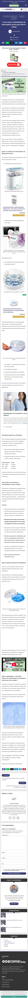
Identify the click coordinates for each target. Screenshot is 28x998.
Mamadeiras (19, 764)
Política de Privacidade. (13, 870)
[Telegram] (21, 43)
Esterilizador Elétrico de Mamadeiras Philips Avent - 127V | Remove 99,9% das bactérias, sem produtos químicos (14, 208)
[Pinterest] (25, 43)
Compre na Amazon (19, 215)
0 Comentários (15, 37)
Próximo (22, 783)
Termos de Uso (7, 941)
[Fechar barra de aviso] (26, 5)
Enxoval (22, 16)
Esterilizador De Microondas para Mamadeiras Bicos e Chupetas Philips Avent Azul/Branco (13, 310)
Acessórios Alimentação (10, 16)
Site (2, 863)
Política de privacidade (7, 980)
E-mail (3, 858)
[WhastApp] (7, 43)
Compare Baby (16, 31)
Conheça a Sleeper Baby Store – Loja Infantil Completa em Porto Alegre (16, 786)
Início (4, 71)
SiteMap (6, 946)
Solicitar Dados (5, 984)
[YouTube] (14, 818)
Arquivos (6, 944)
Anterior (6, 775)
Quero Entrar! (13, 5)
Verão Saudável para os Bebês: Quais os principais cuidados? (13, 779)
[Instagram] (18, 818)
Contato (6, 940)
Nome (3, 852)
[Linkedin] (16, 43)
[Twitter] (12, 43)
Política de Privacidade (9, 943)
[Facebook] (3, 43)
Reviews (14, 18)
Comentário (5, 835)
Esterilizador (12, 764)
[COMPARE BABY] (14, 961)
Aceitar (14, 996)
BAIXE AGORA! (13, 64)
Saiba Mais (13, 903)
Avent (6, 764)
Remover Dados (6, 986)
